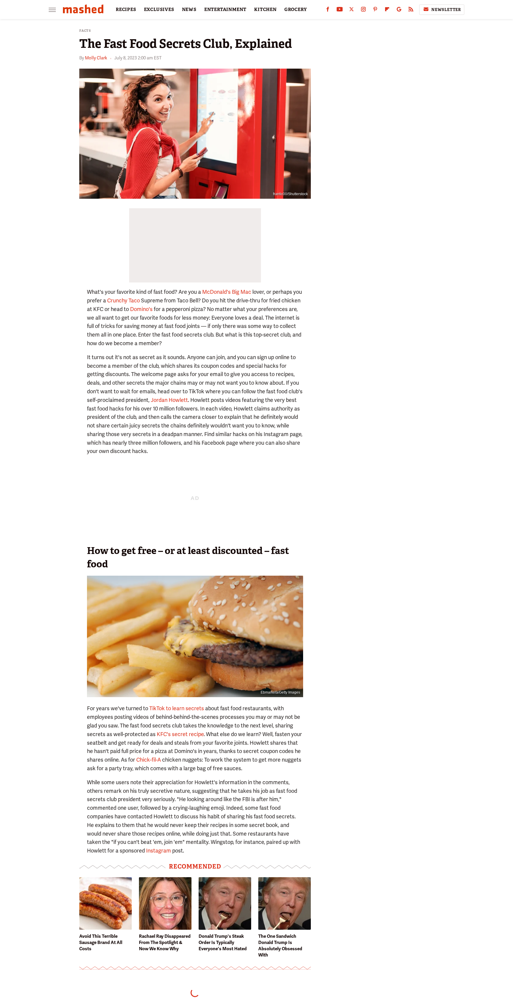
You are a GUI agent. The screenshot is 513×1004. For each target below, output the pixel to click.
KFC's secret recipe (180, 734)
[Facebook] (327, 10)
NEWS (189, 9)
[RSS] (410, 10)
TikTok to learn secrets (176, 708)
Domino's (141, 309)
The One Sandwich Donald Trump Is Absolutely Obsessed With (280, 945)
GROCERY (295, 9)
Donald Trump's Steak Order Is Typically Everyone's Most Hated (223, 942)
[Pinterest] (375, 10)
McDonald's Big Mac (226, 291)
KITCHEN (265, 9)
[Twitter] (351, 10)
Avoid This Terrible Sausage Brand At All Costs (100, 942)
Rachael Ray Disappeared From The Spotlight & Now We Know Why (165, 942)
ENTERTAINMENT (225, 9)
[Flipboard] (387, 10)
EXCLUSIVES (159, 9)
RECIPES (126, 9)
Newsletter (446, 9)
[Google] (399, 10)
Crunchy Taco (123, 300)
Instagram (158, 850)
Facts (85, 30)
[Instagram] (363, 10)
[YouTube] (339, 10)
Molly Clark (96, 58)
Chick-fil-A (148, 759)
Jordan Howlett (169, 400)
